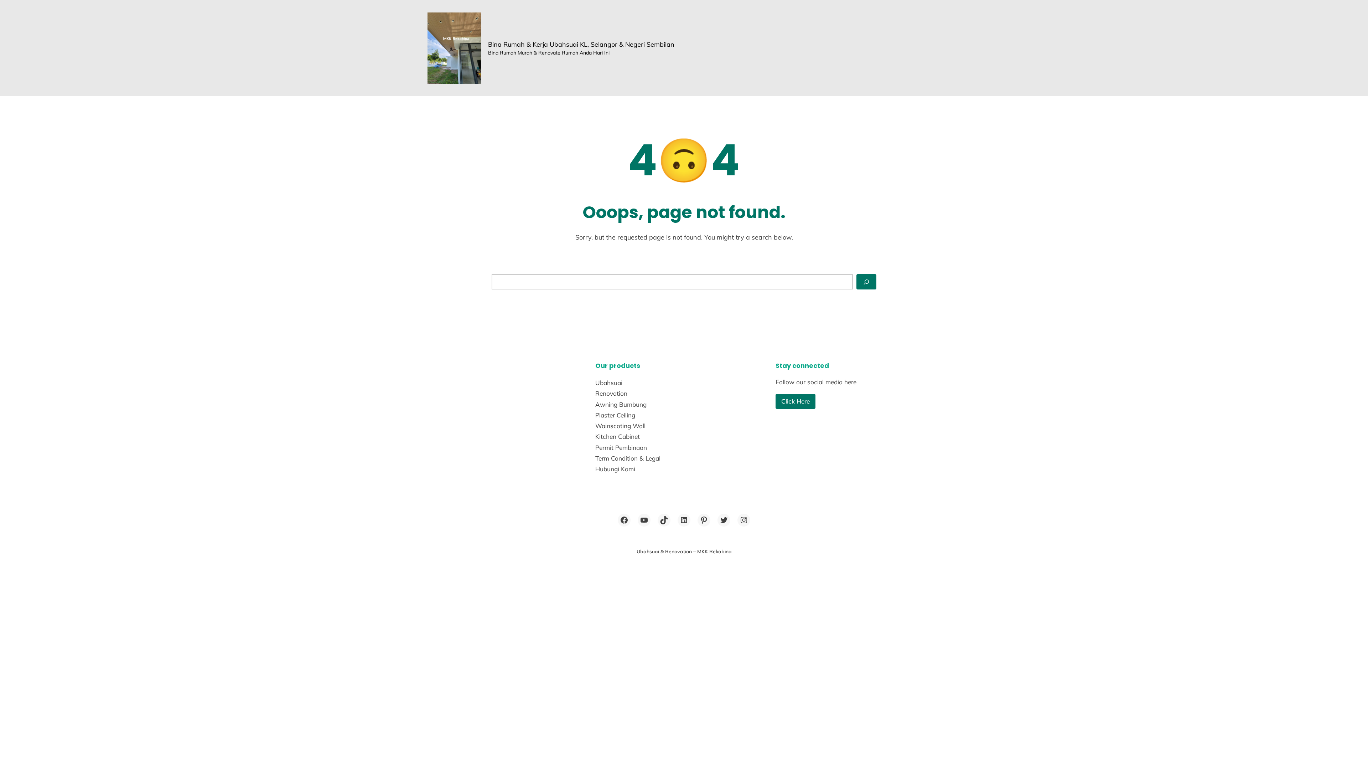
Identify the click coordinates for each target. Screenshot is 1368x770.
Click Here (795, 401)
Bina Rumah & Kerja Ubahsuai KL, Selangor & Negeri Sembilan (581, 44)
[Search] (866, 281)
